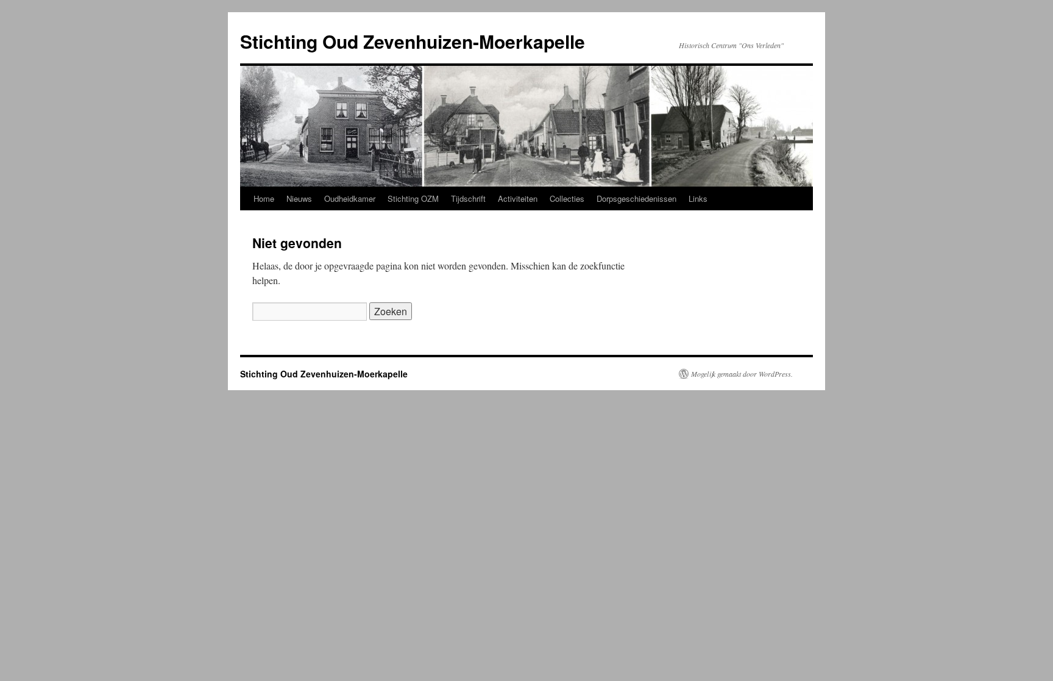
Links (698, 198)
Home (264, 198)
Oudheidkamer (349, 198)
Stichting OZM (413, 198)
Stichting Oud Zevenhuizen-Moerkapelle (412, 41)
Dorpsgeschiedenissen (636, 198)
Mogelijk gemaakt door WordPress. (742, 374)
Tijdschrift (468, 198)
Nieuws (299, 198)
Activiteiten (517, 198)
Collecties (567, 198)
